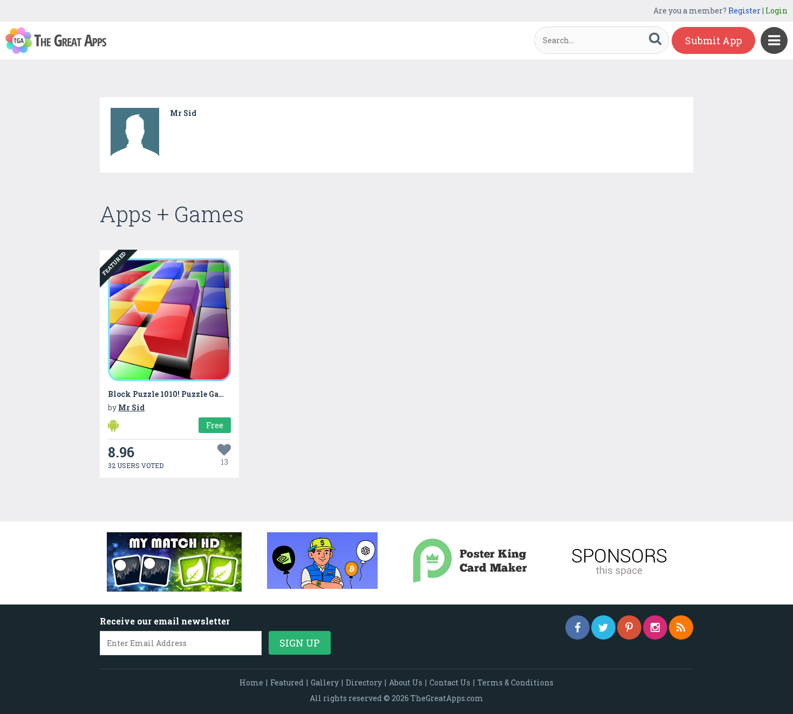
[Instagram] (655, 627)
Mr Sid (183, 113)
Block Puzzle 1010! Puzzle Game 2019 (179, 394)
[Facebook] (577, 627)
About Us (405, 682)
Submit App (713, 40)
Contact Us (449, 682)
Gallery (325, 682)
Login (776, 10)
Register (744, 10)
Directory (364, 682)
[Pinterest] (629, 627)
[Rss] (681, 627)
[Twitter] (603, 627)
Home (251, 682)
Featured (287, 682)
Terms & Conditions (515, 682)
